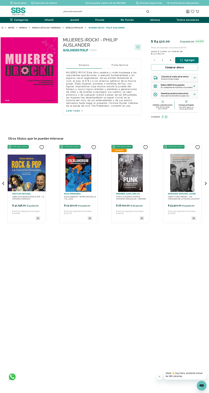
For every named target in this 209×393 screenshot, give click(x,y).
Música (23, 28)
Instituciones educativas (184, 3)
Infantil (49, 19)
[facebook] (162, 116)
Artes (11, 28)
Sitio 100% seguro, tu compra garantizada (186, 108)
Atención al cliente (46, 3)
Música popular (74, 28)
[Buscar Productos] (147, 11)
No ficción (127, 19)
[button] (174, 78)
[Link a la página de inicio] (2, 27)
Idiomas (155, 19)
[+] (170, 60)
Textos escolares (187, 19)
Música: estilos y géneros (46, 28)
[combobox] (106, 11)
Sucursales (20, 3)
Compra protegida (186, 105)
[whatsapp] (166, 116)
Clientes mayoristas (150, 3)
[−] (154, 60)
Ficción (99, 19)
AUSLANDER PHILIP (75, 50)
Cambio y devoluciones (163, 105)
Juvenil (74, 19)
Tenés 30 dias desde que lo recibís (163, 108)
